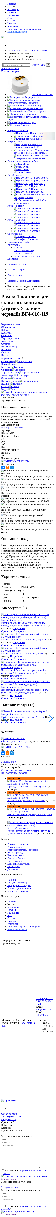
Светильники (32, 114)
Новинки (12, 879)
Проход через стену (24, 250)
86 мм (26, 166)
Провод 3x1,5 (38, 186)
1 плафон (31, 236)
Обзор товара (8, 361)
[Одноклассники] (7, 467)
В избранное (20, 631)
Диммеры (26, 125)
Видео (4, 389)
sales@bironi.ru (44, 1015)
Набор (4, 364)
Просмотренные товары (14, 773)
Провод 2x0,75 (40, 178)
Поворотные (37, 133)
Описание (6, 369)
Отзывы (11, 20)
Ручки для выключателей (27, 256)
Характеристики (10, 372)
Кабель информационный (33, 196)
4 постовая (34, 217)
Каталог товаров (10, 68)
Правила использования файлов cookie (14, 1013)
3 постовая (34, 214)
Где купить (13, 15)
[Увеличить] (28, 395)
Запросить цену (29, 1211)
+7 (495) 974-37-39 (17, 50)
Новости (12, 23)
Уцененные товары (17, 891)
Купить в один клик (36, 1176)
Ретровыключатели (43, 94)
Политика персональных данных (25, 29)
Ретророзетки (32, 97)
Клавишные (36, 138)
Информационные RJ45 (26, 147)
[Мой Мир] (12, 467)
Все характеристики (12, 427)
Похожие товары (10, 381)
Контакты (12, 26)
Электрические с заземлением (30, 158)
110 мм (27, 172)
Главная (11, 3)
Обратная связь (9, 1114)
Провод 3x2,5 (38, 191)
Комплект (6, 367)
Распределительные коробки (22, 103)
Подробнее (19, 628)
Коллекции (13, 9)
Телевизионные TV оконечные (30, 152)
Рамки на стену (35, 108)
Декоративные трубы (18, 863)
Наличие (6, 383)
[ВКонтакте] (3, 467)
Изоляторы (19, 247)
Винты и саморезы (24, 253)
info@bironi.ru (43, 1009)
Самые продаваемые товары (16, 770)
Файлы (5, 386)
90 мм (26, 169)
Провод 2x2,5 (38, 189)
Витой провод (33, 105)
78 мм (26, 164)
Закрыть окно (38, 65)
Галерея (11, 12)
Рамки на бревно (37, 111)
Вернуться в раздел (11, 358)
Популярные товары (18, 882)
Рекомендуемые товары (20, 888)
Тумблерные (36, 136)
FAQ (9, 17)
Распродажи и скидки (19, 885)
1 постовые (35, 208)
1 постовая (34, 222)
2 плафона (33, 239)
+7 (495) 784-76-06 (37, 50)
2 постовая (34, 211)
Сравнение (7, 631)
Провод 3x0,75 (40, 180)
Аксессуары (29, 122)
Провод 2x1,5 (38, 183)
